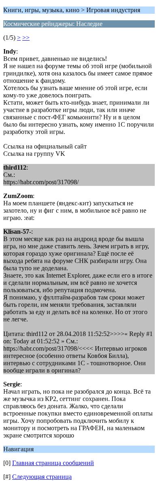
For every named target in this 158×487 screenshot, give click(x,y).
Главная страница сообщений (53, 462)
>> (26, 37)
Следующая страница (42, 476)
